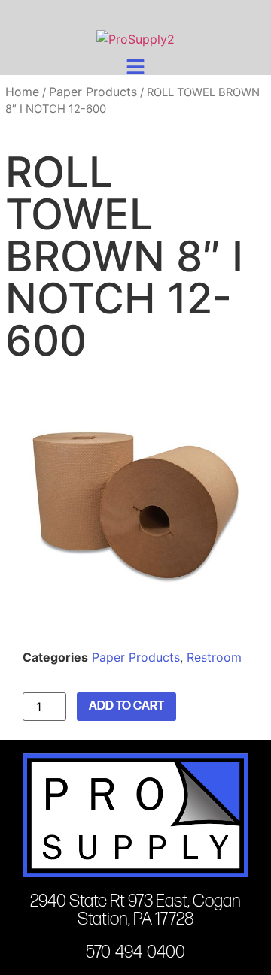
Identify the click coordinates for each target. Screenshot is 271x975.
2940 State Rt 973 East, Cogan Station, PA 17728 (135, 910)
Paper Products (93, 91)
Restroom (214, 657)
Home (22, 91)
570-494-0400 (135, 952)
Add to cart (126, 706)
